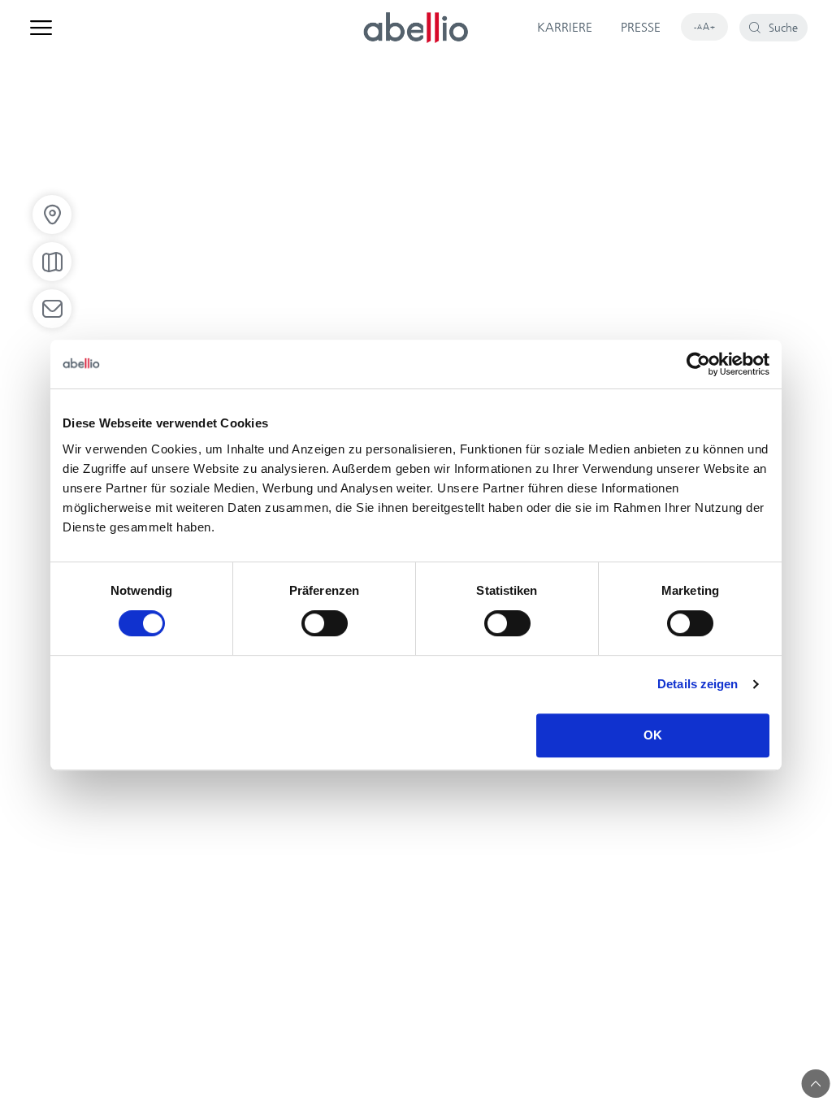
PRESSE (641, 27)
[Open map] (52, 261)
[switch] (324, 623)
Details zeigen (697, 684)
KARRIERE (564, 27)
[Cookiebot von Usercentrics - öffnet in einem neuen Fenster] (698, 364)
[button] (816, 1083)
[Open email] (52, 308)
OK (653, 735)
